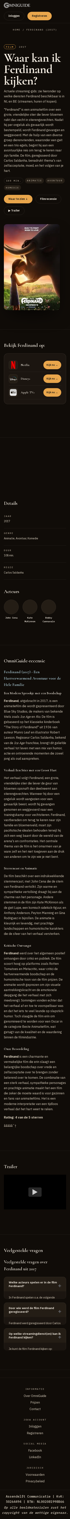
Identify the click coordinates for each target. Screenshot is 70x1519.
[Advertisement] (35, 464)
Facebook (35, 1450)
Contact (35, 1409)
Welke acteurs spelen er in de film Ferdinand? (33, 1284)
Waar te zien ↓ (18, 199)
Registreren (39, 16)
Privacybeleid (35, 1481)
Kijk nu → (52, 365)
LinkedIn (35, 1457)
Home (17, 29)
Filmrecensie (48, 199)
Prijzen (35, 1402)
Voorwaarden (35, 1475)
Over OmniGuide (35, 1396)
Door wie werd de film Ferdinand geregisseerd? (31, 1310)
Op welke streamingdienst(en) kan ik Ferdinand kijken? (35, 1335)
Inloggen (14, 16)
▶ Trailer (14, 210)
